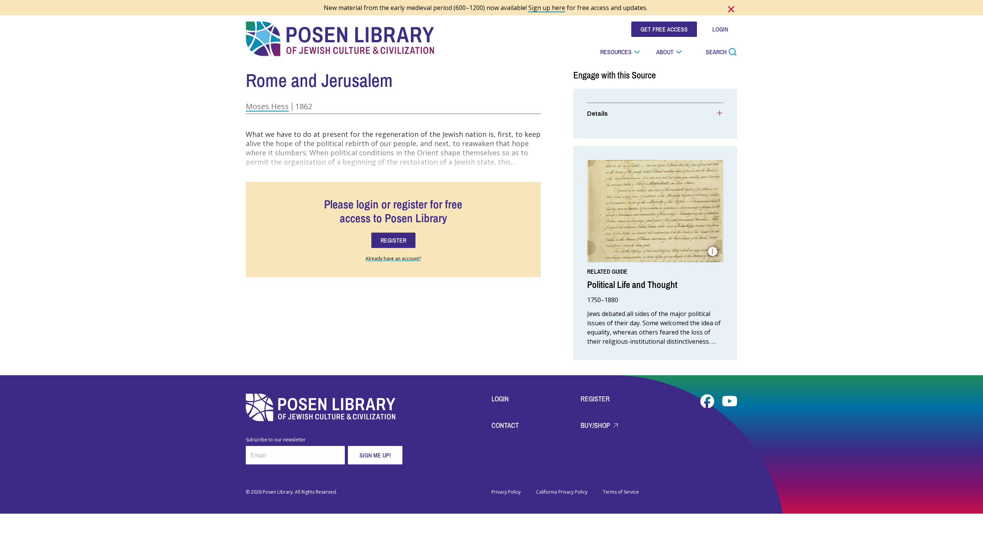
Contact (505, 425)
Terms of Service (621, 492)
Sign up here (546, 7)
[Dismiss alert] (731, 9)
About (665, 52)
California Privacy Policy (561, 492)
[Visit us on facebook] (708, 401)
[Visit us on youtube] (729, 401)
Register (595, 399)
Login (500, 399)
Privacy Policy (506, 492)
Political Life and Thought (632, 284)
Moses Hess (267, 106)
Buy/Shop (596, 425)
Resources (616, 52)
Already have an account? (393, 259)
